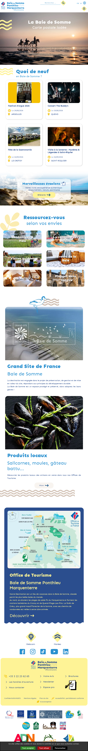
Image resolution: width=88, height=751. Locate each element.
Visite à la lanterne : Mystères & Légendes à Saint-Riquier (64, 151)
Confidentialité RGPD (12, 698)
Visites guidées (22, 258)
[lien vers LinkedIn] (65, 651)
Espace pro (48, 687)
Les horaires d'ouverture (21, 682)
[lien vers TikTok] (43, 651)
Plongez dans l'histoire (65, 278)
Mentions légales (30, 698)
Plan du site (43, 698)
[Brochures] (71, 685)
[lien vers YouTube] (54, 651)
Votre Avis (48, 676)
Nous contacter (16, 687)
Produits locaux (27, 456)
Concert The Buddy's (58, 106)
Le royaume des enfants (65, 239)
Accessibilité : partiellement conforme (69, 698)
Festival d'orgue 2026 (19, 106)
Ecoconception (45, 702)
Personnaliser (60, 748)
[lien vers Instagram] (32, 651)
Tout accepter (28, 748)
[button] (41, 62)
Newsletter (48, 682)
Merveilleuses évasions (41, 184)
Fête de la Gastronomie (20, 150)
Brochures (73, 676)
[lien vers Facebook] (22, 651)
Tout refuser (44, 748)
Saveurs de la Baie (65, 258)
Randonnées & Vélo (22, 239)
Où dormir (22, 278)
